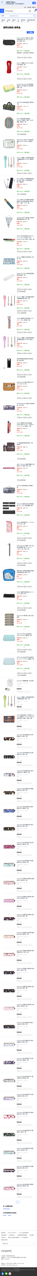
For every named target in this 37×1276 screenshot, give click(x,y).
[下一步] (23, 1202)
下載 (34, 3)
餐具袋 (4, 1215)
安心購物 (31, 1234)
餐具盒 (9, 1215)
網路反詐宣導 (4, 1239)
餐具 (18, 20)
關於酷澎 (3, 1232)
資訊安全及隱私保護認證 (13, 1237)
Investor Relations (12, 1232)
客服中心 (34, 7)
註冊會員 (29, 7)
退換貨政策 (3, 1234)
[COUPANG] (6, 1251)
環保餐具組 (23, 20)
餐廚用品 (13, 20)
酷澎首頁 (3, 20)
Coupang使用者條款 (23, 1232)
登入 (25, 7)
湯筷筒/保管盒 (6, 1209)
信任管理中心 (12, 1234)
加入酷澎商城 (25, 1237)
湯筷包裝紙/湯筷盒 (31, 20)
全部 (3, 15)
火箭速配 (8, 20)
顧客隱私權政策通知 (22, 1234)
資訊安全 (3, 1237)
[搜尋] (34, 16)
